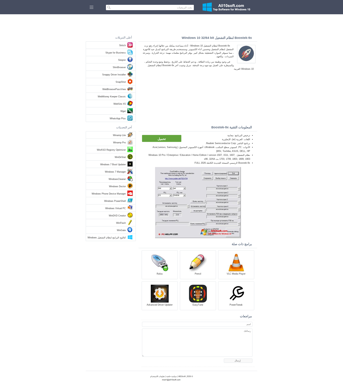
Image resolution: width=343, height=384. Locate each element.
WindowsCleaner (117, 179)
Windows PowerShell (115, 201)
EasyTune (198, 304)
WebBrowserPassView (114, 89)
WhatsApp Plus (118, 118)
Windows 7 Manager (115, 171)
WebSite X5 (119, 104)
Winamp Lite (119, 135)
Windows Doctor (117, 186)
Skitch (122, 45)
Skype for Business (115, 52)
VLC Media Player (236, 273)
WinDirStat (120, 157)
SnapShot (121, 82)
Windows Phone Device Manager (109, 193)
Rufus (160, 273)
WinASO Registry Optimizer (111, 150)
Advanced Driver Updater (160, 304)
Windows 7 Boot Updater (113, 164)
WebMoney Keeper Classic (112, 96)
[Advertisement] (171, 24)
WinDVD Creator (117, 215)
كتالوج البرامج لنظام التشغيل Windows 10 (107, 237)
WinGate (121, 230)
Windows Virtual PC (115, 208)
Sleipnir (122, 60)
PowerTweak (236, 304)
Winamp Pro (119, 142)
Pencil (198, 273)
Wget (123, 111)
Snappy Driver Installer (114, 74)
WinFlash (121, 223)
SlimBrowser (119, 67)
